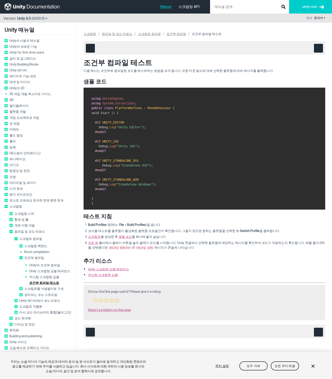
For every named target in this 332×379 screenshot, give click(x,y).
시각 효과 (16, 188)
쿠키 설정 (222, 366)
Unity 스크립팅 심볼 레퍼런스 (49, 271)
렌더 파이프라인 (20, 194)
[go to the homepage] (35, 7)
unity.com (309, 7)
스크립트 (94, 237)
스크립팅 (15, 206)
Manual (165, 7)
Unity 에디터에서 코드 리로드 (39, 300)
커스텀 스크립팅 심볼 (44, 277)
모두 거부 (253, 366)
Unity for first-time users (26, 52)
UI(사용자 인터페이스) (24, 153)
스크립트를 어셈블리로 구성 (44, 288)
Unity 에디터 (18, 70)
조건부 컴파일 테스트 (44, 283)
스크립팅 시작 (24, 213)
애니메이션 (17, 159)
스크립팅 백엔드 (35, 246)
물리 (12, 141)
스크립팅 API (189, 7)
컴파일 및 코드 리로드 (29, 231)
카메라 (14, 129)
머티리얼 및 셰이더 (22, 183)
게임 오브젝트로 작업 (24, 117)
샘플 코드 (125, 237)
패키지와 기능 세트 (22, 76)
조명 (12, 177)
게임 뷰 (93, 243)
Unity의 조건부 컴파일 (44, 265)
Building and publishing (25, 336)
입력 (12, 147)
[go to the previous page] (90, 48)
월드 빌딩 (16, 135)
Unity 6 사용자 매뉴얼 (24, 40)
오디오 (14, 165)
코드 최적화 (22, 318)
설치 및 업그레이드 (22, 58)
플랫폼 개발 (17, 111)
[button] (95, 300)
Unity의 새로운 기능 (23, 46)
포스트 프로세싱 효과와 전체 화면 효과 (36, 200)
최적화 (14, 330)
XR (11, 100)
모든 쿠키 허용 (285, 366)
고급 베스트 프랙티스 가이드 (29, 348)
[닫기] (313, 366)
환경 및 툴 (21, 219)
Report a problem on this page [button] (109, 310)
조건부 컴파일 (34, 258)
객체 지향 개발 (24, 225)
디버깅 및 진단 (24, 324)
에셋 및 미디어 (19, 82)
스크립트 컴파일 (30, 239)
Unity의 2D (16, 88)
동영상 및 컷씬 (19, 171)
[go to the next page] (318, 48)
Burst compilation (36, 252)
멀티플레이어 (18, 106)
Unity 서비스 (18, 342)
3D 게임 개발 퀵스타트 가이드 (30, 94)
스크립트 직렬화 (30, 306)
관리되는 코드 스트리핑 (40, 295)
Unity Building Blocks (24, 64)
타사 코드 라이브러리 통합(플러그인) (45, 312)
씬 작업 (14, 123)
